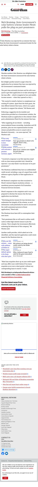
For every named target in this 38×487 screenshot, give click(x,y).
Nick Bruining (6, 35)
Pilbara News (4, 429)
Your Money (4, 17)
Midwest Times (4, 423)
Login (22, 4)
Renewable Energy (16, 18)
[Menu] (2, 4)
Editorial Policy (28, 460)
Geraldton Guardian (5, 412)
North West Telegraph (6, 427)
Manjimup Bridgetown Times (8, 421)
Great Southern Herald (6, 414)
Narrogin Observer (5, 425)
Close (5, 478)
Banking (11, 17)
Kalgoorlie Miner (5, 418)
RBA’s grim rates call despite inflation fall (16, 376)
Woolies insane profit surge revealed (15, 374)
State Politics (26, 18)
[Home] (5, 4)
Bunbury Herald (5, 406)
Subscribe (29, 4)
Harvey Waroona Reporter (7, 416)
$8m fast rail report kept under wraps (15, 384)
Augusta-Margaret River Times (8, 403)
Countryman (4, 410)
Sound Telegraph (5, 433)
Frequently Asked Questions (15, 460)
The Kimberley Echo (6, 419)
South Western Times (6, 431)
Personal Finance (24, 17)
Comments (24, 32)
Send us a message (9, 449)
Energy (17, 17)
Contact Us (4, 460)
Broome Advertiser (5, 404)
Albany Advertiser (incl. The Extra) (9, 401)
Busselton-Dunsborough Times (8, 408)
